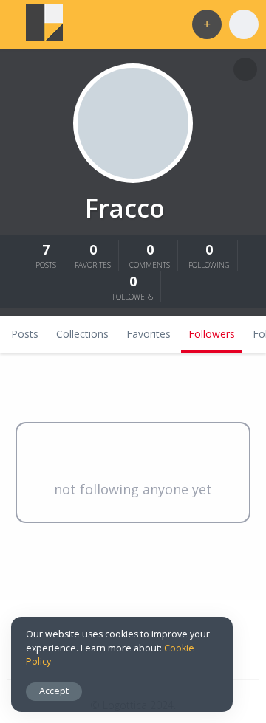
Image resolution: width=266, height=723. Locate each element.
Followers (211, 334)
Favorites (148, 334)
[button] (207, 24)
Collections (82, 334)
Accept (54, 691)
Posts (24, 334)
